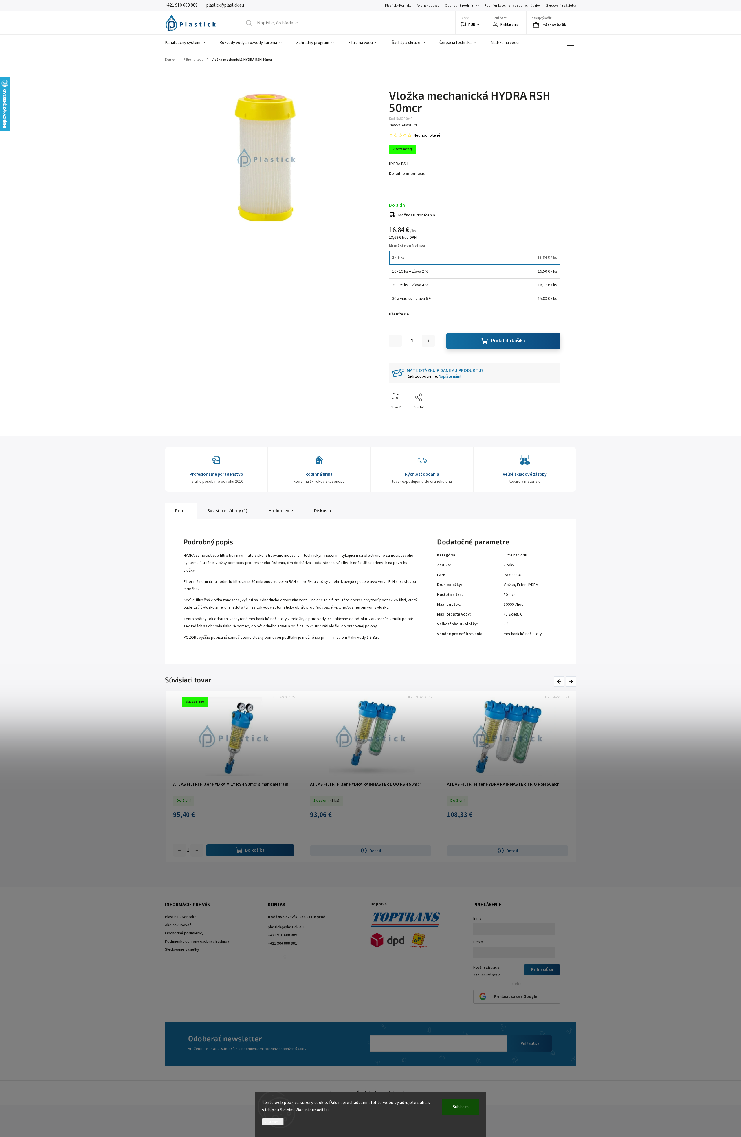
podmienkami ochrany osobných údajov (273, 1048)
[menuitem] (188, 43)
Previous (560, 681)
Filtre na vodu (515, 555)
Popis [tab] (181, 511)
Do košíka (196, 850)
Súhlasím (461, 1107)
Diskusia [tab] (322, 511)
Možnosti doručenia (416, 215)
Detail (375, 851)
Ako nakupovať (428, 5)
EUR (472, 24)
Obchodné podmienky (462, 5)
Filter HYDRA (527, 585)
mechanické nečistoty (523, 634)
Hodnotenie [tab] (281, 511)
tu (326, 1110)
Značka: (403, 125)
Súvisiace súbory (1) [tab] (228, 511)
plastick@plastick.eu (286, 927)
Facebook (285, 956)
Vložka (509, 585)
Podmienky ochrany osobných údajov (512, 5)
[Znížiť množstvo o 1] (395, 341)
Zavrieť (550, 416)
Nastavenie (272, 1122)
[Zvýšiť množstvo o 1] (428, 341)
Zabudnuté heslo (487, 975)
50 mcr (509, 595)
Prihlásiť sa (530, 1043)
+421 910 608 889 (282, 935)
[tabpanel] (233, 776)
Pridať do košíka (508, 340)
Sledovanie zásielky (561, 5)
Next (571, 681)
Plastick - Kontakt (398, 5)
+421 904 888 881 (282, 943)
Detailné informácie (407, 174)
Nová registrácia (486, 967)
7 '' (506, 624)
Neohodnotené (427, 135)
